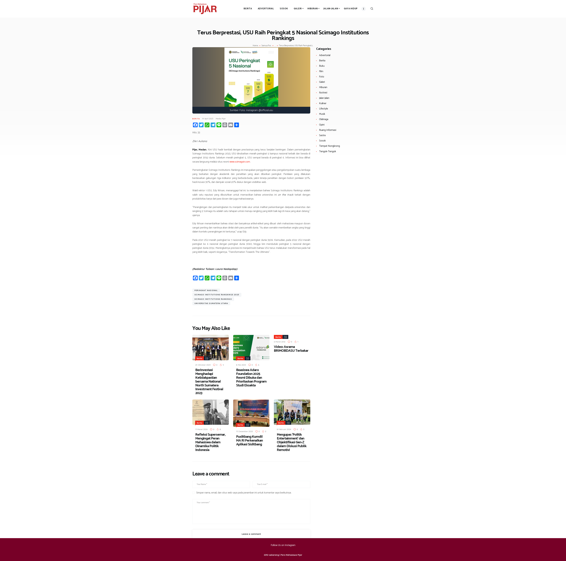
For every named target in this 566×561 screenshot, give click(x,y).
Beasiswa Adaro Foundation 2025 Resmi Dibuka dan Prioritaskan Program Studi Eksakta (251, 377)
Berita (196, 119)
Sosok (322, 141)
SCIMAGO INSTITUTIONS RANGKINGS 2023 (217, 295)
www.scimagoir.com (239, 162)
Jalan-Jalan (324, 98)
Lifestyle (323, 109)
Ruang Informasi (327, 130)
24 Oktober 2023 (203, 365)
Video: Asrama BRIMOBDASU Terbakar (291, 349)
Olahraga (323, 119)
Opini (321, 125)
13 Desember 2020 (244, 431)
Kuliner (322, 103)
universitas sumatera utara (211, 303)
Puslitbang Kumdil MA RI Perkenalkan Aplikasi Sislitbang (249, 440)
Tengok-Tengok (327, 151)
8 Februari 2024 (284, 429)
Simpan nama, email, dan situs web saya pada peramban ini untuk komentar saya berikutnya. (243, 493)
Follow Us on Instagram (283, 545)
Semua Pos (266, 45)
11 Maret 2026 (201, 429)
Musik (322, 114)
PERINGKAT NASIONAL (206, 290)
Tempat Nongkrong (329, 146)
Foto (321, 77)
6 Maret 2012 (279, 342)
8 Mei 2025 (241, 365)
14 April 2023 (207, 118)
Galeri (322, 82)
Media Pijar (221, 118)
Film (321, 71)
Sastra (322, 135)
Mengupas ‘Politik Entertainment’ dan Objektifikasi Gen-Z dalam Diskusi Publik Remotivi (291, 442)
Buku (322, 66)
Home (255, 45)
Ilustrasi (323, 93)
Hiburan (323, 87)
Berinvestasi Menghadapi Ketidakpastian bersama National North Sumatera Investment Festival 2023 (209, 381)
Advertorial (324, 55)
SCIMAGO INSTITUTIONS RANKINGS (213, 299)
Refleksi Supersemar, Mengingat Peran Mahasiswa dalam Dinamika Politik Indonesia (210, 442)
